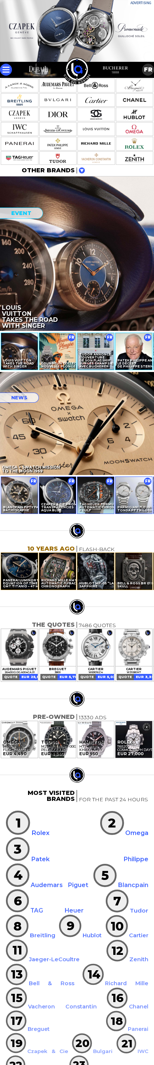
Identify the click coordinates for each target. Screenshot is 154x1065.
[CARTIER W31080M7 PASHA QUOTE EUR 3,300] (134, 647)
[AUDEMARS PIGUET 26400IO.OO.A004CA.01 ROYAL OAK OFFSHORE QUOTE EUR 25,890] (19, 647)
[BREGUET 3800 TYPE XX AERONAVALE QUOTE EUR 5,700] (57, 647)
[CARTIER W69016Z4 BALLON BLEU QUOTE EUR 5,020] (95, 647)
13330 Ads (93, 717)
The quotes (53, 624)
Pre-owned (54, 716)
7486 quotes (97, 625)
